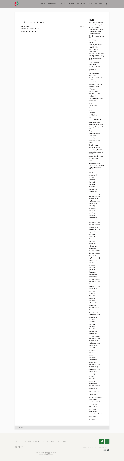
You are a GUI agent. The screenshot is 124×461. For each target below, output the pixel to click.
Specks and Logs (94, 122)
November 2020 (94, 338)
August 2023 (93, 260)
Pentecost (92, 96)
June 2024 (92, 236)
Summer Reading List (96, 25)
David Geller (93, 407)
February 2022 (93, 303)
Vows (90, 161)
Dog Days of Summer (96, 22)
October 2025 (93, 199)
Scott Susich (93, 411)
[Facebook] (101, 441)
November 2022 (94, 281)
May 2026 (92, 182)
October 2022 (93, 284)
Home (21, 427)
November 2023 (94, 253)
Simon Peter (93, 101)
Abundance (92, 64)
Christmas (92, 108)
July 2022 (92, 291)
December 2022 (94, 279)
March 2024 (92, 244)
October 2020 (93, 341)
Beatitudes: (93, 115)
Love (90, 103)
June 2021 (92, 322)
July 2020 (92, 348)
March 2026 (92, 187)
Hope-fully (92, 75)
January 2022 (93, 305)
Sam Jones (92, 409)
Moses (91, 117)
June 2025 (92, 208)
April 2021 (92, 326)
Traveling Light (94, 91)
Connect (98, 4)
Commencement (94, 140)
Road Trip (92, 138)
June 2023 (92, 265)
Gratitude (92, 113)
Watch (82, 26)
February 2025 (93, 218)
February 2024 (93, 246)
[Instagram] (107, 441)
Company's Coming (95, 45)
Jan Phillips (92, 416)
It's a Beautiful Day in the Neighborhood (96, 30)
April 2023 (92, 270)
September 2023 (94, 258)
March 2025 (92, 215)
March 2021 (92, 329)
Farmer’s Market (94, 27)
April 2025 (92, 213)
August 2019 (93, 371)
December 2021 (94, 307)
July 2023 (92, 262)
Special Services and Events (96, 153)
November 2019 (94, 364)
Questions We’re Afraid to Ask (96, 78)
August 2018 (93, 388)
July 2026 (92, 177)
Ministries (52, 4)
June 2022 (92, 293)
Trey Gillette (93, 399)
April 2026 (92, 184)
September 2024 (94, 229)
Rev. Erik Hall (93, 404)
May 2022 (92, 296)
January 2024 (93, 248)
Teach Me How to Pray (96, 53)
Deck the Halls (94, 62)
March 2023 (92, 272)
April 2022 (92, 298)
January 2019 (93, 383)
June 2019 (92, 376)
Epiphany (92, 42)
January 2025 (93, 220)
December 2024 (94, 222)
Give (90, 4)
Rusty (91, 143)
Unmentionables (94, 133)
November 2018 (94, 386)
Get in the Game (94, 147)
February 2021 (93, 331)
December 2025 (94, 194)
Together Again (94, 86)
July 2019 (92, 374)
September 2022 (94, 286)
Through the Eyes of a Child (96, 127)
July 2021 (92, 319)
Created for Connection (93, 70)
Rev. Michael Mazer (95, 414)
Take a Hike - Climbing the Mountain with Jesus (96, 167)
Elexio (105, 450)
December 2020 (94, 336)
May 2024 (92, 239)
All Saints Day (93, 158)
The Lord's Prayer (95, 120)
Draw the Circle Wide (96, 124)
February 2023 (93, 274)
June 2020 (92, 350)
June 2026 (92, 180)
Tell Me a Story (94, 73)
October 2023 (93, 255)
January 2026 (93, 191)
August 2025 (93, 203)
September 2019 (94, 369)
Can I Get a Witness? (96, 98)
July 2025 (92, 206)
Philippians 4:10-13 (33, 28)
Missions (62, 4)
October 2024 (93, 227)
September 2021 (94, 315)
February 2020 (93, 360)
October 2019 (93, 367)
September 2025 (94, 201)
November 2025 (94, 196)
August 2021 (93, 317)
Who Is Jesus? (94, 145)
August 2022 (93, 289)
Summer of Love (94, 94)
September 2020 (94, 343)
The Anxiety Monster (96, 150)
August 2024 (93, 232)
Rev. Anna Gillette (95, 402)
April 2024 (92, 241)
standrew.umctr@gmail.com (46, 454)
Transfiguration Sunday (96, 56)
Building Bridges (94, 34)
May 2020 (92, 352)
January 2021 (93, 333)
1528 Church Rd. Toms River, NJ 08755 (46, 452)
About (42, 4)
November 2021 (94, 310)
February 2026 (93, 189)
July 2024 (92, 234)
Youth (71, 4)
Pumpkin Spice (94, 47)
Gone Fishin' (93, 135)
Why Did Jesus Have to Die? (97, 37)
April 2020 (92, 355)
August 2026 (93, 175)
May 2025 (92, 210)
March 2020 (92, 357)
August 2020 (93, 345)
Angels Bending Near (96, 156)
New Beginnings (94, 163)
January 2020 (93, 362)
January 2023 (93, 277)
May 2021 (92, 324)
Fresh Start (92, 82)
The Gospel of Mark (95, 67)
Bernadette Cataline (95, 397)
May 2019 (92, 379)
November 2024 (94, 225)
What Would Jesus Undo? (95, 59)
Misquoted (92, 131)
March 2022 (92, 300)
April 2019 (92, 381)
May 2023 (92, 267)
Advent (91, 110)
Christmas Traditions (95, 84)
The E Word (93, 105)
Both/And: (92, 40)
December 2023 (94, 251)
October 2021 (93, 312)
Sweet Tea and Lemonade (94, 50)
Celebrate (92, 89)
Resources (81, 4)
